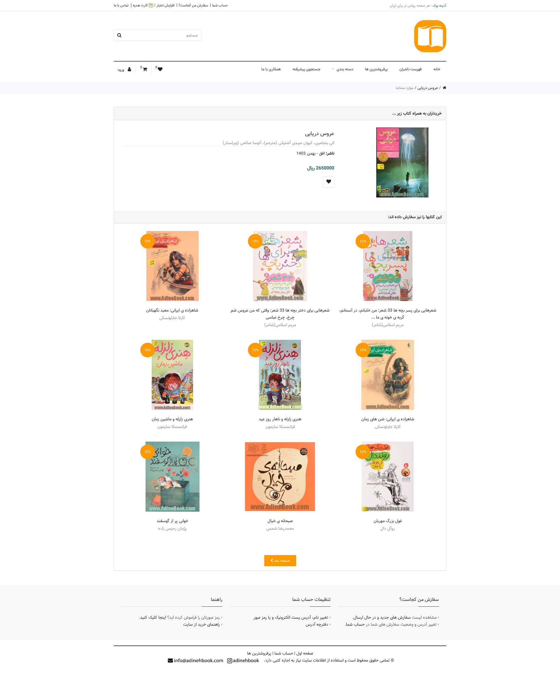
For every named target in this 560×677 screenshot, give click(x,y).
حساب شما (220, 5)
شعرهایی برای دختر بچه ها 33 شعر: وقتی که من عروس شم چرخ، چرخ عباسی (280, 314)
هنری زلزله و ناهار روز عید (280, 419)
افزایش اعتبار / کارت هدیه (153, 5)
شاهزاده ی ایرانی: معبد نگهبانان (172, 310)
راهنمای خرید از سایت (201, 624)
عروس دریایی (427, 88)
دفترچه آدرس (317, 624)
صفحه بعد (281, 560)
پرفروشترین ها (376, 69)
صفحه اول (304, 653)
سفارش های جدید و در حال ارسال (382, 617)
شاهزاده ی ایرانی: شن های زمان (387, 419)
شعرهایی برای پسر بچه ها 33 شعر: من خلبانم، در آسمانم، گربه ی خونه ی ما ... (387, 314)
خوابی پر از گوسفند (172, 520)
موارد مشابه (405, 88)
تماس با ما (121, 5)
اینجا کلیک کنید (153, 617)
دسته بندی (345, 69)
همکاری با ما (271, 69)
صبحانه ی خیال (280, 520)
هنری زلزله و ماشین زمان (172, 419)
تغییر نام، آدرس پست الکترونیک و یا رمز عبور (290, 617)
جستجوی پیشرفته (307, 69)
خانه (436, 69)
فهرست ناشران (410, 69)
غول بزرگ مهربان (388, 520)
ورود (121, 70)
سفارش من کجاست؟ (193, 5)
